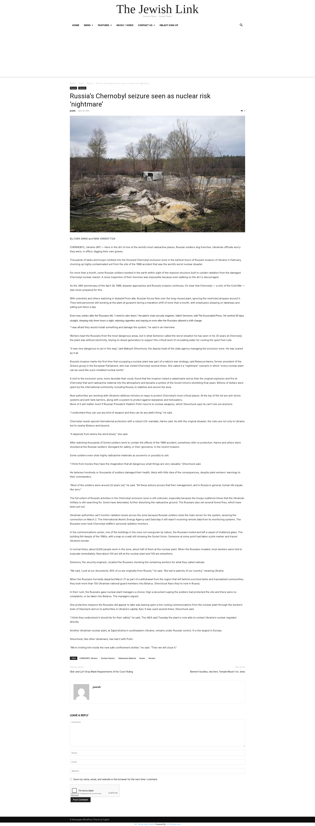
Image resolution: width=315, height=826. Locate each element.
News (81, 83)
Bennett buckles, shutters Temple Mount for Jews (217, 671)
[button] (241, 25)
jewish (72, 110)
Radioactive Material (127, 658)
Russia (90, 83)
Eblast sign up (169, 25)
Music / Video (124, 25)
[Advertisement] (157, 54)
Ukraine (82, 88)
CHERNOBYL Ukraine (88, 658)
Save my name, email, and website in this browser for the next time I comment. (115, 779)
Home (75, 25)
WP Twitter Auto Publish (144, 824)
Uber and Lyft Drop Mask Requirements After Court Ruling (101, 671)
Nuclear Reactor (108, 658)
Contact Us (145, 25)
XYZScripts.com (174, 824)
